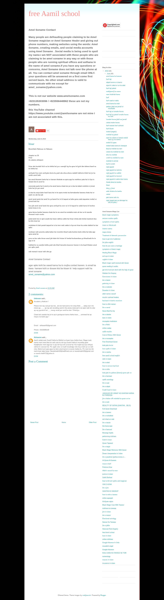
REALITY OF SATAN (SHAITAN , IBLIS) (116, 405)
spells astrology (107, 379)
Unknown (37, 298)
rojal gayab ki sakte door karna (117, 179)
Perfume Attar (107, 467)
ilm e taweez (106, 412)
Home (64, 422)
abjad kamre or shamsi (114, 82)
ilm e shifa (106, 369)
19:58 (36, 333)
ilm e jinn (105, 488)
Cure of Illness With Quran (111, 335)
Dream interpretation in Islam (112, 453)
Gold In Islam (107, 440)
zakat (108, 194)
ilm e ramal (106, 307)
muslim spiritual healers (110, 297)
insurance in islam (108, 563)
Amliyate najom (107, 501)
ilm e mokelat (107, 287)
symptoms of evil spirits (110, 222)
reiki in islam (106, 359)
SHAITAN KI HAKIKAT (110, 491)
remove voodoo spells (110, 218)
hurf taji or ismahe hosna (114, 111)
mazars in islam (107, 560)
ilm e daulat (106, 423)
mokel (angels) (111, 132)
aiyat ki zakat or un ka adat (115, 85)
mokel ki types (111, 142)
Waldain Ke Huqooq (109, 273)
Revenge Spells (107, 433)
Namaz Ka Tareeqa (109, 522)
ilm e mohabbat (107, 416)
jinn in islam (106, 512)
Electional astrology (109, 519)
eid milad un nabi (108, 419)
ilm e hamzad (107, 429)
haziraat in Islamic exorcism (112, 301)
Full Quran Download (109, 409)
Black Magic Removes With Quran (114, 450)
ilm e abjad (106, 386)
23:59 (36, 356)
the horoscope (107, 426)
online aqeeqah (107, 498)
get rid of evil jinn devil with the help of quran (117, 270)
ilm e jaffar (106, 525)
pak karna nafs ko (112, 197)
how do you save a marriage (112, 246)
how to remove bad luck (110, 366)
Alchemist (37, 337)
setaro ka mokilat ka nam (115, 152)
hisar (108, 185)
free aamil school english (111, 355)
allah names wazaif (109, 294)
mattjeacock (86, 595)
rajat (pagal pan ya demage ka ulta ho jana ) (116, 201)
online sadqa (106, 328)
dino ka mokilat (111, 155)
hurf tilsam (110, 129)
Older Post (92, 422)
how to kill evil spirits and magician (114, 481)
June (109, 73)
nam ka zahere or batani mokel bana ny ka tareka (117, 139)
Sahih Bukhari (107, 477)
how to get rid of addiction (111, 239)
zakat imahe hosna (112, 122)
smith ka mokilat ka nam (114, 158)
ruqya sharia (106, 232)
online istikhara (107, 539)
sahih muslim (107, 332)
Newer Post (34, 422)
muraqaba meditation (109, 321)
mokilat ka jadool (112, 135)
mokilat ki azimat (112, 161)
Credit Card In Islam (109, 390)
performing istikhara (109, 436)
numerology (106, 556)
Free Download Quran (109, 342)
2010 (107, 71)
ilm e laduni (106, 280)
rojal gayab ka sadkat (113, 173)
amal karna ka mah (113, 103)
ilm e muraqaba (107, 338)
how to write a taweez (109, 495)
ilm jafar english (107, 242)
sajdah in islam (107, 259)
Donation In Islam (108, 290)
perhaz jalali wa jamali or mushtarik (114, 107)
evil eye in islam (108, 256)
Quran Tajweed (107, 443)
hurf (107, 97)
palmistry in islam (108, 283)
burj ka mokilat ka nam (114, 149)
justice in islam (107, 474)
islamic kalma (107, 229)
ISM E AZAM (107, 484)
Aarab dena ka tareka (113, 182)
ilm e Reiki (106, 325)
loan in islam (106, 536)
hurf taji (108, 79)
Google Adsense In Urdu (110, 543)
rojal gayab (110, 167)
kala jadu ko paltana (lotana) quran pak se (116, 373)
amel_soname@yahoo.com (42, 274)
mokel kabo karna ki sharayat (116, 146)
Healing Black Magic (109, 253)
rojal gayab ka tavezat (114, 176)
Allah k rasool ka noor (110, 471)
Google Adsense (108, 549)
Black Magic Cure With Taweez (113, 505)
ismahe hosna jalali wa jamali (116, 119)
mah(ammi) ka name (113, 91)
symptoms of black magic (111, 249)
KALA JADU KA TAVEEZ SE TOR (114, 553)
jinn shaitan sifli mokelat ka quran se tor (116, 398)
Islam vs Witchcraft (109, 225)
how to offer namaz (109, 304)
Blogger (103, 595)
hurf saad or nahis (112, 100)
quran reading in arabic (110, 266)
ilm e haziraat (107, 376)
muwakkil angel (107, 546)
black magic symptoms (110, 215)
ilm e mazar (106, 515)
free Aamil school (54, 14)
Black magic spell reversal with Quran (115, 263)
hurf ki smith (110, 164)
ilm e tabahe (106, 314)
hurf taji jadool (111, 88)
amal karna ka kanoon (114, 76)
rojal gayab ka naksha (113, 170)
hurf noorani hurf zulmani (114, 125)
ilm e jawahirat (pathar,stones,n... (113, 457)
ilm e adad (106, 362)
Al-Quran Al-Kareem (109, 460)
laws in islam (106, 318)
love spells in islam (109, 349)
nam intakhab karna (113, 94)
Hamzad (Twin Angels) (110, 529)
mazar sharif (106, 464)
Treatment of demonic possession (114, 235)
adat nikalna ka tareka (114, 191)
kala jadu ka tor (107, 345)
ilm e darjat (106, 447)
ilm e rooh (105, 402)
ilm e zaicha (106, 352)
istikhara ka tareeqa (109, 508)
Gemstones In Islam (109, 277)
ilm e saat (105, 383)
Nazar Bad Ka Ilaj (108, 311)
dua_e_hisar (110, 188)
